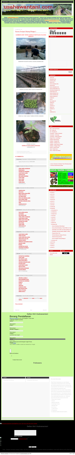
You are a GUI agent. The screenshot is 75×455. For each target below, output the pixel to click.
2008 (52, 208)
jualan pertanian (53, 93)
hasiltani (51, 108)
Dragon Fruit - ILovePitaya (55, 138)
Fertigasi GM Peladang (54, 139)
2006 (52, 243)
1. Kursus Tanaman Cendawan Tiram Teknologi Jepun (60, 163)
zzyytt (17, 275)
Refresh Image (23, 438)
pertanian (30, 152)
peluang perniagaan (54, 90)
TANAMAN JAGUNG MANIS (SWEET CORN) (61, 231)
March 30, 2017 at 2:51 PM (28, 231)
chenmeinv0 (19, 209)
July (53, 215)
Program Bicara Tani (56, 233)
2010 (52, 204)
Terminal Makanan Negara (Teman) (59, 235)
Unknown (18, 253)
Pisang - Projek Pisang (54, 147)
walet (51, 104)
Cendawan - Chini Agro (54, 135)
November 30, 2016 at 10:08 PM (27, 187)
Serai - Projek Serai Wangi (55, 150)
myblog (51, 102)
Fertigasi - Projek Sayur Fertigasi (56, 144)
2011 (52, 203)
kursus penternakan (54, 88)
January (53, 240)
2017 (52, 194)
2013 (52, 199)
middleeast (52, 111)
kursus (51, 82)
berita (51, 77)
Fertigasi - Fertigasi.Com (55, 142)
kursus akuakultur (53, 87)
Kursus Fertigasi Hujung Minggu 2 (25, 31)
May (53, 219)
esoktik (51, 97)
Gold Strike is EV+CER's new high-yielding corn (61, 229)
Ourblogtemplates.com (24, 453)
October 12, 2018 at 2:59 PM (26, 275)
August (53, 213)
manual (27, 152)
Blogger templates (4, 453)
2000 (52, 247)
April (53, 220)
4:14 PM (28, 151)
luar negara (52, 101)
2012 (52, 201)
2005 (52, 245)
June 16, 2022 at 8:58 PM (27, 295)
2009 (52, 206)
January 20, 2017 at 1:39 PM (28, 209)
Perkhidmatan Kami (13, 1)
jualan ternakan (53, 96)
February (54, 224)
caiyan (17, 166)
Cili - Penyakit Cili (53, 131)
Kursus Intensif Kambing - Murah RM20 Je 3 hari (61, 227)
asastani (51, 105)
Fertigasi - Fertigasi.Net (54, 141)
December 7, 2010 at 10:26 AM (29, 159)
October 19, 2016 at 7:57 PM (26, 166)
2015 (52, 197)
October (53, 211)
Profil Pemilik (26, 1)
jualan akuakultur (53, 94)
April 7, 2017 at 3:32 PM (26, 253)
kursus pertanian (22, 152)
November (54, 210)
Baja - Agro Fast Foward (54, 128)
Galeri (32, 1)
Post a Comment (18, 303)
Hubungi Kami (37, 1)
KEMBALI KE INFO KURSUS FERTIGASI (31, 145)
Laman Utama (5, 1)
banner (51, 107)
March (53, 222)
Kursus (20, 1)
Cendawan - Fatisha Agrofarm (56, 136)
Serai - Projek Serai (54, 149)
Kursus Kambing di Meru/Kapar (58, 226)
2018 (52, 192)
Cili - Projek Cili (53, 130)
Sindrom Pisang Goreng (57, 236)
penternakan (52, 91)
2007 (52, 242)
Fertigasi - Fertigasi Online (55, 145)
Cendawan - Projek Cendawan (56, 133)
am (50, 99)
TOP (74, 453)
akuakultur (52, 79)
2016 (52, 196)
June (53, 217)
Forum (43, 1)
